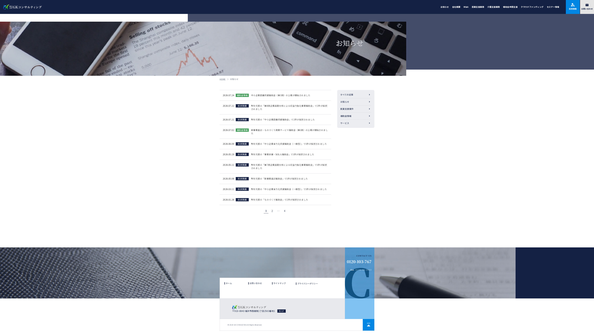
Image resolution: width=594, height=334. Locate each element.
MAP (281, 311)
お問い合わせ (587, 8)
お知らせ (344, 101)
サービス (344, 123)
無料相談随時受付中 (577, 228)
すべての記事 (346, 94)
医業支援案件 (347, 108)
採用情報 (573, 8)
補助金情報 (345, 116)
